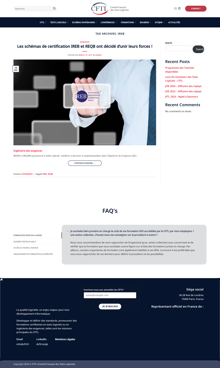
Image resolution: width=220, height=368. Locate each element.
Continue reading (84, 163)
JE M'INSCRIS (110, 306)
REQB (50, 174)
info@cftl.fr (22, 344)
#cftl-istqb (42, 344)
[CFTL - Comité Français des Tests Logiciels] (110, 8)
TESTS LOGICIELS (58, 22)
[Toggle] (67, 231)
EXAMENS (144, 22)
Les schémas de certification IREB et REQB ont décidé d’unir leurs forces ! (84, 46)
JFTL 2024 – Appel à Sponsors (181, 96)
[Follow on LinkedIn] (179, 8)
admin (98, 55)
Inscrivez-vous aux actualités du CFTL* (104, 290)
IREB (45, 174)
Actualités (174, 22)
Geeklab (199, 332)
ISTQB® (159, 22)
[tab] (37, 235)
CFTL (42, 22)
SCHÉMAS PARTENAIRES (83, 22)
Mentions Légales (65, 339)
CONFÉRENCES (108, 22)
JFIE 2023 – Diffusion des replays (183, 91)
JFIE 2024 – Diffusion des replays (183, 86)
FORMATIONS (127, 22)
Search (168, 42)
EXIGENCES (84, 42)
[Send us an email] (175, 8)
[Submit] (54, 9)
